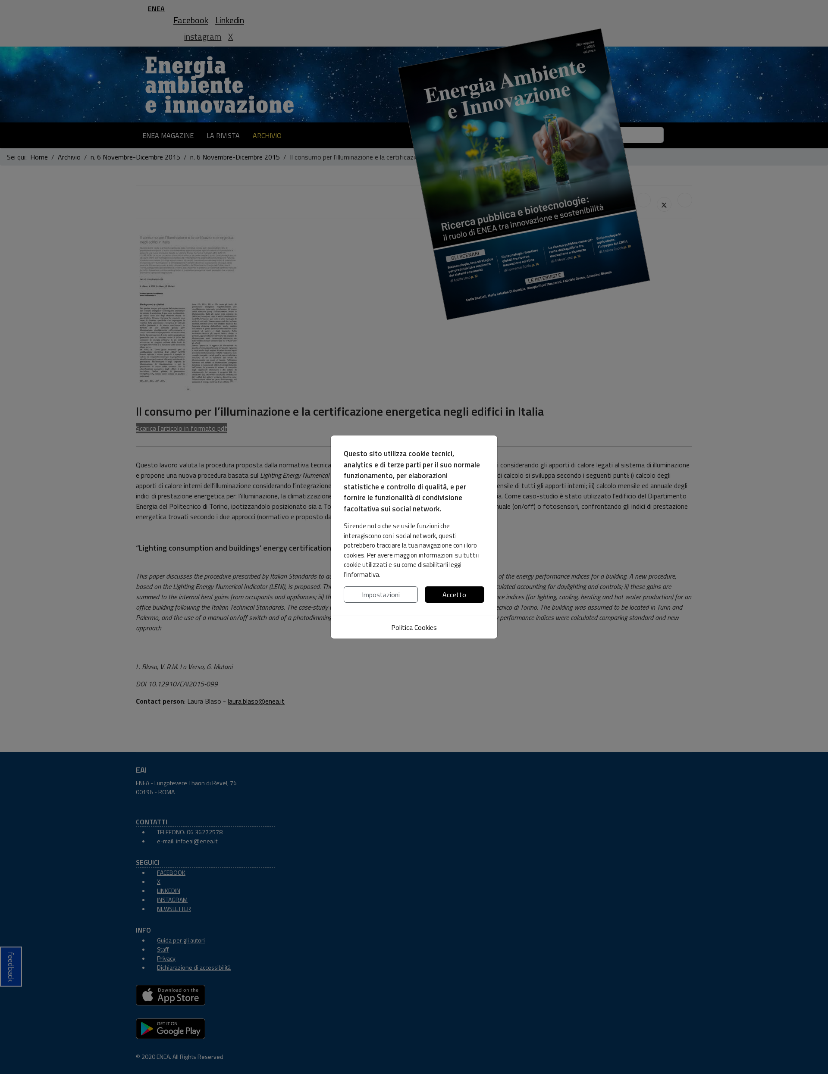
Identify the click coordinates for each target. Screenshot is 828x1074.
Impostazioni (381, 594)
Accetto (454, 594)
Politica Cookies (414, 627)
